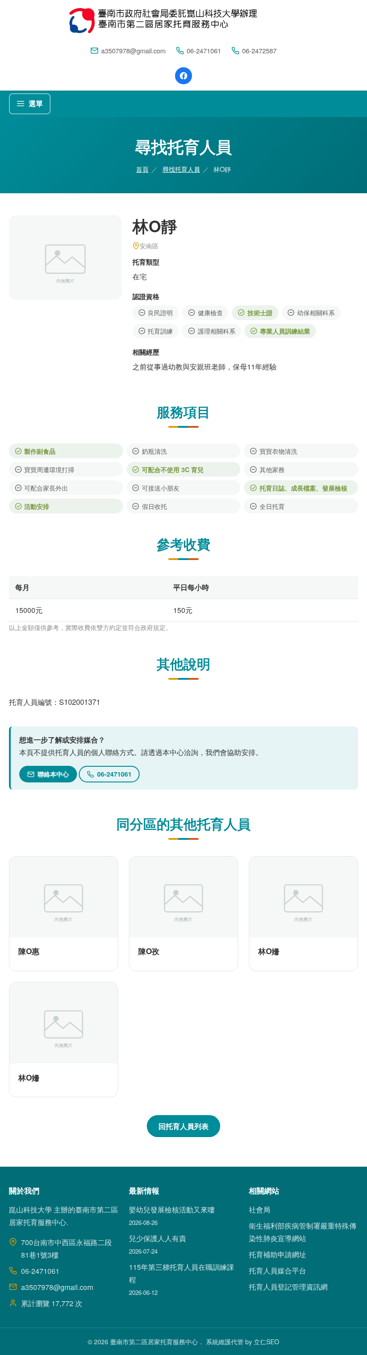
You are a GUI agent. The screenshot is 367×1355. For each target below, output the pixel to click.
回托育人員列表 (183, 1126)
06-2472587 (259, 50)
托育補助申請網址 (277, 1254)
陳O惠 (28, 951)
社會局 (259, 1209)
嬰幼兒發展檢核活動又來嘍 (172, 1209)
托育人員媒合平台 (277, 1270)
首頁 (142, 169)
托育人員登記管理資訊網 (288, 1286)
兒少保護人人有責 (157, 1238)
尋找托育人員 (181, 169)
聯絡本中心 (53, 773)
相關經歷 (145, 352)
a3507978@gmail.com (133, 50)
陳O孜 (148, 951)
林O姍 (268, 951)
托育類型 (145, 262)
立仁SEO (266, 1341)
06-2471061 (204, 50)
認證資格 (145, 296)
